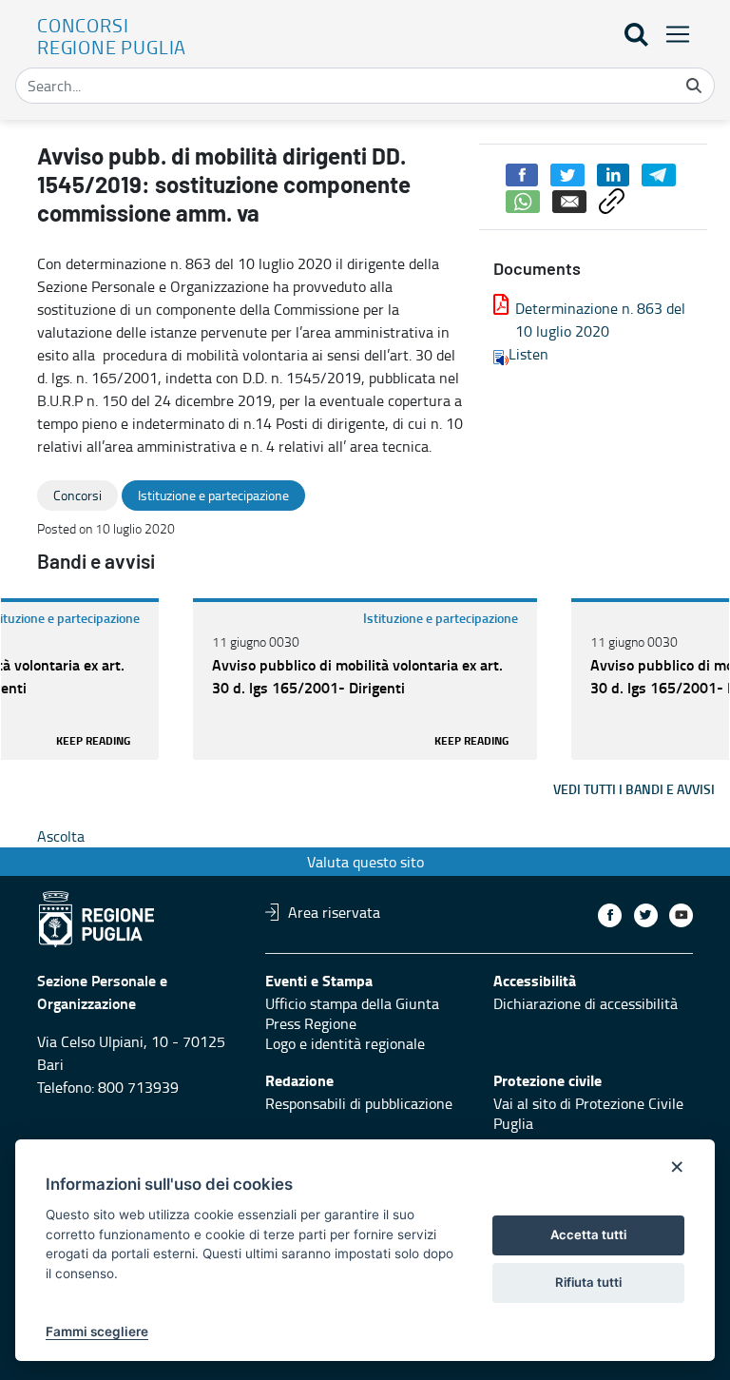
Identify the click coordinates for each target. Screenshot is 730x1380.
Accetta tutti (588, 1234)
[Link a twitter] (646, 915)
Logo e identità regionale (345, 1043)
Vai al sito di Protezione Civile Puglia (588, 1113)
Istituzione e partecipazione (440, 618)
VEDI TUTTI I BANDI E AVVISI (634, 789)
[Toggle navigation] (672, 33)
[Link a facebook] (610, 915)
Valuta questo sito (365, 861)
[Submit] (694, 85)
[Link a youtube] (681, 915)
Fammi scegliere (97, 1331)
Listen (528, 353)
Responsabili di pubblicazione (358, 1103)
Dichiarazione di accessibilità (585, 1003)
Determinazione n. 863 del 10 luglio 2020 (600, 319)
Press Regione (310, 1023)
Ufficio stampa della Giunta (352, 1003)
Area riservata (334, 912)
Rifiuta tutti (588, 1282)
